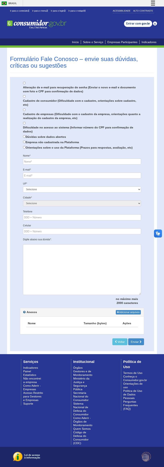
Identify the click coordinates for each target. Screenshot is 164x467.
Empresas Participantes (122, 42)
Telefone (27, 211)
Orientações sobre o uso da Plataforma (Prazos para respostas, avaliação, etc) (79, 147)
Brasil (8, 3)
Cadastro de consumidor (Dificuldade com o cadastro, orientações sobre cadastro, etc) (79, 102)
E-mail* (27, 169)
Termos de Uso (132, 372)
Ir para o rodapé (76, 11)
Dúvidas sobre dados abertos (46, 136)
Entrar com (138, 23)
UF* (25, 183)
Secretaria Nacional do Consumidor (81, 396)
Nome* (27, 155)
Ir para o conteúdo (19, 11)
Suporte (28, 403)
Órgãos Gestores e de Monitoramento (82, 371)
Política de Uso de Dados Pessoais (132, 394)
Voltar (121, 341)
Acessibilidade (121, 11)
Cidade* (27, 197)
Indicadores (149, 42)
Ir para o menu (40, 11)
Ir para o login (58, 11)
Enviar (135, 341)
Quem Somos (82, 428)
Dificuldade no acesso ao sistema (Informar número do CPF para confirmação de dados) (78, 129)
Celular (27, 225)
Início (75, 42)
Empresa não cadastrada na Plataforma (52, 142)
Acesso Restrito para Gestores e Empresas (33, 396)
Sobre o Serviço (93, 42)
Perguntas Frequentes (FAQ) (130, 405)
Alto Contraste (143, 11)
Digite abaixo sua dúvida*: (37, 239)
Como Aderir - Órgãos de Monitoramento (82, 421)
